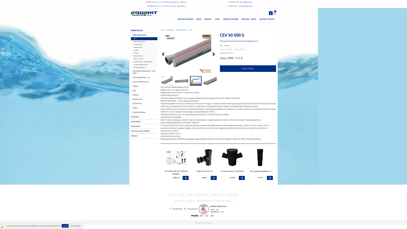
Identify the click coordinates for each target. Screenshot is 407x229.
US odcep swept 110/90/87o (232, 171)
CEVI (135, 39)
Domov (163, 30)
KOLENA (136, 50)
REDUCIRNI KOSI (138, 56)
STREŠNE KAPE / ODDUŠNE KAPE (143, 62)
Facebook (177, 208)
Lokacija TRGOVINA (230, 19)
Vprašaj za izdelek (226, 49)
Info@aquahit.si (228, 201)
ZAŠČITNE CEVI (137, 103)
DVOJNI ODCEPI (138, 44)
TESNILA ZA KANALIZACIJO (141, 65)
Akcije (198, 19)
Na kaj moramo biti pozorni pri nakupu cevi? (239, 41)
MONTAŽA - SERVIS (248, 19)
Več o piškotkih (75, 226)
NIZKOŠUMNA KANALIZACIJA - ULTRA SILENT (143, 72)
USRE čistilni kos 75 (204, 171)
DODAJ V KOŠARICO (248, 68)
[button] (214, 54)
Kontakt (208, 19)
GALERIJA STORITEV (267, 19)
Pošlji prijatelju (239, 49)
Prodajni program (185, 19)
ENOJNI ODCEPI (138, 47)
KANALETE (135, 95)
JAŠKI (134, 90)
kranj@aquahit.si (247, 2)
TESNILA (135, 108)
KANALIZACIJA (170, 30)
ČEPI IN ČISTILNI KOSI (140, 42)
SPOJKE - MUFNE (138, 59)
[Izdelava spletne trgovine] (210, 223)
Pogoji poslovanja (233, 195)
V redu (65, 226)
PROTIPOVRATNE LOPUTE (140, 82)
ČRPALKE (135, 86)
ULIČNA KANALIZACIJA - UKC (141, 77)
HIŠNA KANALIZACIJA (139, 35)
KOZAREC (136, 53)
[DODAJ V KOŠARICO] (186, 178)
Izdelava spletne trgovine (201, 223)
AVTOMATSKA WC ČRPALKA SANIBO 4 (176, 172)
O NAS (217, 19)
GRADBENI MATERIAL (139, 112)
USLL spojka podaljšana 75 (260, 171)
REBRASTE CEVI (137, 99)
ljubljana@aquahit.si (247, 6)
